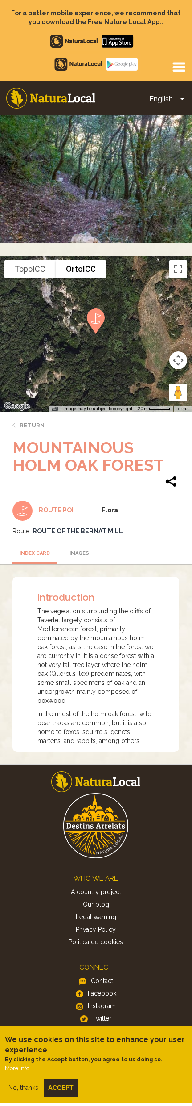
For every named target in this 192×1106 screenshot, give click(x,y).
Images (79, 553)
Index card (35, 553)
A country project (96, 891)
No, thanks (23, 1087)
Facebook (102, 993)
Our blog (96, 904)
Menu (178, 66)
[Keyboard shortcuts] (55, 409)
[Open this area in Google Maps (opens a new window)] (17, 406)
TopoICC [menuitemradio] (30, 269)
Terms (182, 408)
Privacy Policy (96, 929)
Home (50, 98)
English (161, 99)
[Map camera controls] (178, 360)
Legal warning (96, 916)
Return (32, 425)
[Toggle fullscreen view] (178, 269)
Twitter (101, 1018)
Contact (102, 980)
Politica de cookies (96, 942)
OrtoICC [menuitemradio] (81, 269)
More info (17, 1068)
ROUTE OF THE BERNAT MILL (78, 531)
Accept (61, 1087)
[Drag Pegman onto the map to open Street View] (178, 392)
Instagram (102, 1005)
